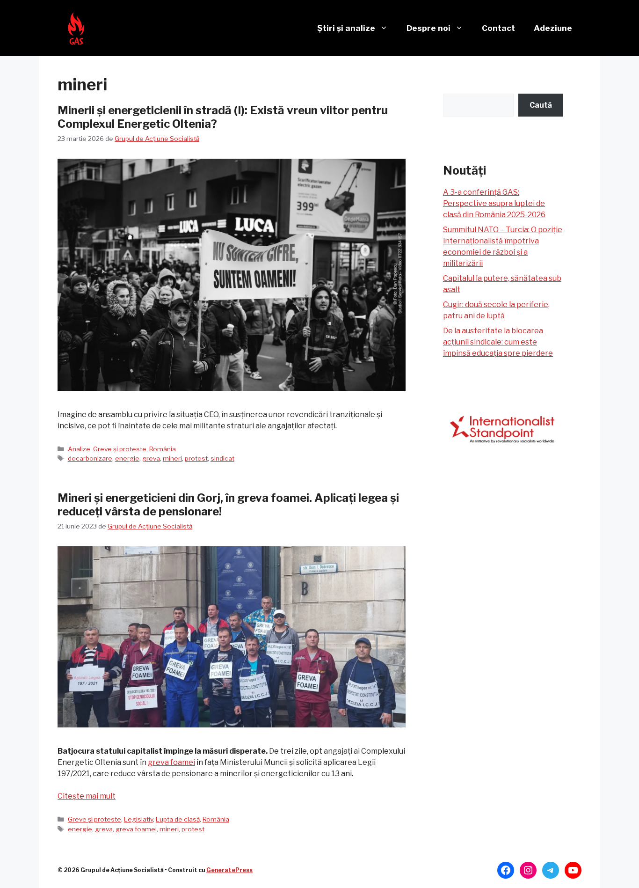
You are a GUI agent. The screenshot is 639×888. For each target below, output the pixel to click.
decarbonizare (90, 458)
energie (127, 458)
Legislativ (138, 819)
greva (151, 458)
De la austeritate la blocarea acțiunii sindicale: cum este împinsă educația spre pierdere (498, 342)
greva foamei (171, 762)
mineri (172, 458)
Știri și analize (346, 28)
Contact (498, 28)
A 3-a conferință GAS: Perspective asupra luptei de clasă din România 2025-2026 (494, 203)
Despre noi (428, 28)
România (162, 449)
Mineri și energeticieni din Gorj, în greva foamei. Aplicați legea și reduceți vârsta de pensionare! (228, 504)
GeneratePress (229, 869)
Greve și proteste (119, 449)
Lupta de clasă (178, 819)
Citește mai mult (87, 796)
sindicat (222, 458)
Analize (79, 449)
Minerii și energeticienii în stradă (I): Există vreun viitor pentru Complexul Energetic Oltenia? (223, 117)
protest (196, 458)
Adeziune (553, 28)
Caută (541, 105)
